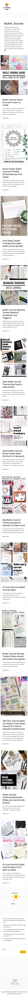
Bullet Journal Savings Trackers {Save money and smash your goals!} (14, 656)
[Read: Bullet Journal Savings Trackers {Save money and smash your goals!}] (14, 629)
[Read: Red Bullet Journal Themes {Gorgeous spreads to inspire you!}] (14, 495)
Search (4, 949)
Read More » (6, 118)
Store (14, 980)
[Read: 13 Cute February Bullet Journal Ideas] (14, 562)
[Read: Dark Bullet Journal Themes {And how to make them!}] (14, 357)
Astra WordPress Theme (13, 993)
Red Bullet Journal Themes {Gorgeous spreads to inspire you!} (14, 523)
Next (14, 904)
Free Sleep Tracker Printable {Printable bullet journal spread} (13, 243)
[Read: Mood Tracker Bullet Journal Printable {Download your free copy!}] (14, 144)
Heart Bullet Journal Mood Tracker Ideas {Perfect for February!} (13, 453)
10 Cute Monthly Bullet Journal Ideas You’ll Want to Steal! (13, 867)
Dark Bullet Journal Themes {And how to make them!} (12, 384)
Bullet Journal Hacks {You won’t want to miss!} (13, 102)
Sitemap (14, 982)
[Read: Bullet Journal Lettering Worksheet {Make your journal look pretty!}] (14, 770)
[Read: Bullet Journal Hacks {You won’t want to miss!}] (14, 75)
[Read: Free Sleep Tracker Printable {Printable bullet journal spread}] (14, 216)
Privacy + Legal (15, 983)
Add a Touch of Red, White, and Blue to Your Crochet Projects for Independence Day (14, 920)
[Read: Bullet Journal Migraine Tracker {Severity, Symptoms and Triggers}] (14, 285)
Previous (14, 893)
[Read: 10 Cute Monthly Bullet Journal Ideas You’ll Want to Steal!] (14, 840)
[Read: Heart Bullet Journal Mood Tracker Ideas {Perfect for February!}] (14, 426)
